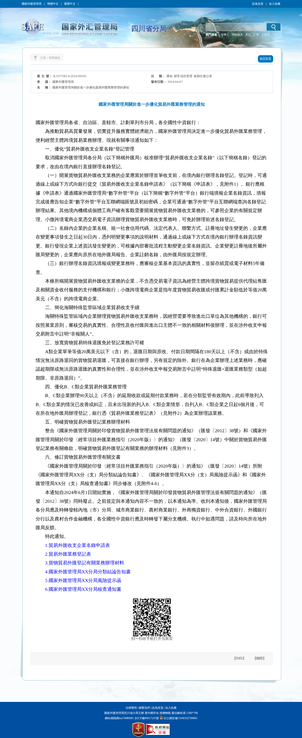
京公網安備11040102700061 (180, 718)
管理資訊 (54, 57)
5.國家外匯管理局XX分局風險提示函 (83, 580)
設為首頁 (257, 3)
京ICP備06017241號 (146, 718)
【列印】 (239, 658)
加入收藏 (274, 3)
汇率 (256, 34)
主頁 (43, 57)
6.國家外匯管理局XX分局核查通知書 (83, 589)
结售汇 (225, 34)
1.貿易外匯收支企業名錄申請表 (77, 545)
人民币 (265, 34)
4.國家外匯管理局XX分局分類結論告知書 (88, 571)
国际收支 (237, 34)
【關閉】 (259, 658)
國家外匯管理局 (32, 3)
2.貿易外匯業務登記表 (68, 554)
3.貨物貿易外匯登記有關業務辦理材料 (84, 562)
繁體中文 (70, 3)
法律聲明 (131, 707)
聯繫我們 (144, 707)
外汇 (248, 34)
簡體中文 (53, 3)
